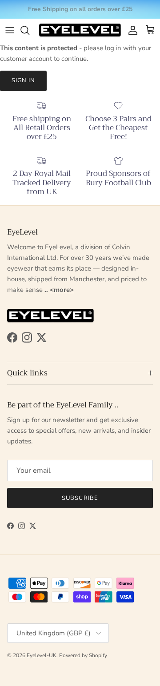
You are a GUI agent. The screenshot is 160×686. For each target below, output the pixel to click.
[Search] (29, 30)
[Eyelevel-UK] (80, 30)
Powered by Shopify (83, 655)
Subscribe (80, 498)
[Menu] (10, 30)
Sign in (23, 80)
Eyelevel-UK (41, 655)
